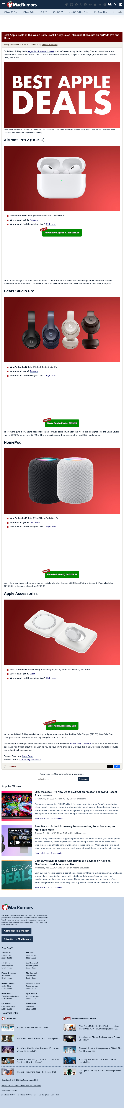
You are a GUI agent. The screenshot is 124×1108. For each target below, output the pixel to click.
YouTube (11, 1018)
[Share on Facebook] (117, 766)
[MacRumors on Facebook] (76, 4)
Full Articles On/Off (24, 1095)
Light (52, 1095)
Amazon (34, 220)
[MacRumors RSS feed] (99, 4)
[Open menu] (3, 4)
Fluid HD (41, 1095)
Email (3, 957)
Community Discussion (30, 759)
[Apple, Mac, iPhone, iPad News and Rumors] (22, 8)
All (120, 12)
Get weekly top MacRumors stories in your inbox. (62, 774)
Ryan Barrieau (31, 994)
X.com (9, 957)
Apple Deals (27, 756)
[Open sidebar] (120, 5)
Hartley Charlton (8, 983)
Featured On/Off (8, 1095)
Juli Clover (6, 963)
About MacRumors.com (16, 930)
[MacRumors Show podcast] (66, 4)
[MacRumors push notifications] (95, 4)
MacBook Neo (100, 12)
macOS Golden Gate (78, 12)
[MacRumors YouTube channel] (90, 4)
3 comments (10, 766)
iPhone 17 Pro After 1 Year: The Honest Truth (36, 1072)
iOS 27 (44, 12)
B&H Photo (35, 522)
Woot (32, 673)
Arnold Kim (6, 952)
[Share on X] (110, 766)
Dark (57, 1095)
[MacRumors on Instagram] (71, 4)
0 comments (56, 853)
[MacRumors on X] (81, 4)
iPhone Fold (28, 12)
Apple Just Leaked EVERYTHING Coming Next (37, 1038)
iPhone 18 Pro (10, 12)
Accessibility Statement (10, 1090)
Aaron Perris (31, 1004)
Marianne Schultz (33, 983)
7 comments (56, 887)
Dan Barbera (6, 994)
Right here (51, 224)
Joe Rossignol (32, 963)
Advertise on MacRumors (17, 939)
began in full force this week (41, 51)
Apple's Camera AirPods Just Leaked (33, 1027)
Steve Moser (6, 1004)
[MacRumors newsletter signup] (104, 4)
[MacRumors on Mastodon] (85, 4)
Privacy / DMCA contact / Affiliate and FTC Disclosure (21, 1086)
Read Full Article (42, 818)
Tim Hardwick (31, 973)
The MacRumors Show (84, 1018)
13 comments (57, 818)
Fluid (34, 1095)
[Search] (116, 4)
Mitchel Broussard (49, 44)
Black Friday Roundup (80, 743)
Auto (47, 1095)
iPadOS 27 (58, 12)
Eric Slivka (30, 952)
